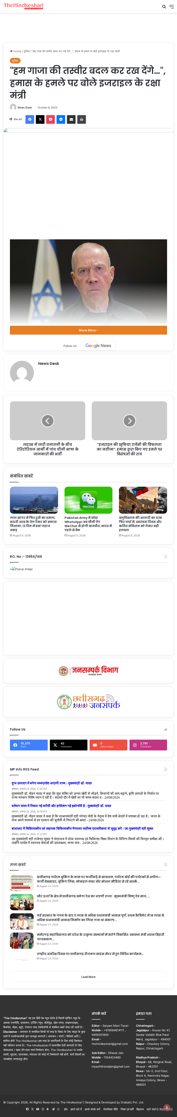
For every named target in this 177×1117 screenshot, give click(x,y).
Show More (87, 330)
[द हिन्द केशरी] (23, 6)
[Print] (81, 119)
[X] (40, 119)
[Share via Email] (71, 119)
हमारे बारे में (76, 1109)
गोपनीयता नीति (110, 1109)
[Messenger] (61, 119)
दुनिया (27, 51)
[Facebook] (29, 119)
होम (66, 1109)
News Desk (25, 107)
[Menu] (171, 8)
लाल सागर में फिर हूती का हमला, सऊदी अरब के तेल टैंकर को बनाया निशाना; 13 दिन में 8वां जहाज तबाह (33, 524)
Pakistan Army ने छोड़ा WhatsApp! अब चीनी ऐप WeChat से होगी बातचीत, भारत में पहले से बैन (88, 524)
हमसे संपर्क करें (92, 1109)
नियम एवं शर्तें (127, 1109)
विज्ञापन (140, 1109)
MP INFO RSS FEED (160, 1109)
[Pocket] (50, 119)
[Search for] (164, 8)
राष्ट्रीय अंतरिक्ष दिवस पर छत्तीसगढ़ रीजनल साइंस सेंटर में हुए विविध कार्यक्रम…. (90, 954)
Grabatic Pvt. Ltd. (132, 1102)
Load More (88, 977)
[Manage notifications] (166, 1107)
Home (17, 51)
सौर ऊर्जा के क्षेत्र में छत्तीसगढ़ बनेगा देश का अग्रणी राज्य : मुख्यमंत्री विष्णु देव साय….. (93, 896)
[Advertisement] (88, 27)
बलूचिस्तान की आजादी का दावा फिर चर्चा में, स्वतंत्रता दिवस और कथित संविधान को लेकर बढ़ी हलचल (140, 524)
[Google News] (98, 346)
